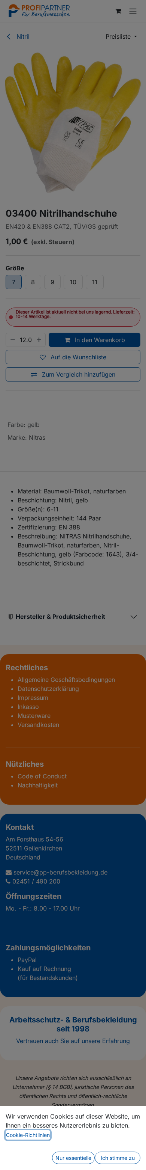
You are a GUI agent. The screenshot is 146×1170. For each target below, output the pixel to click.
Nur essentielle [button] (73, 1158)
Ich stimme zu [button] (118, 1158)
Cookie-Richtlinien (28, 1135)
